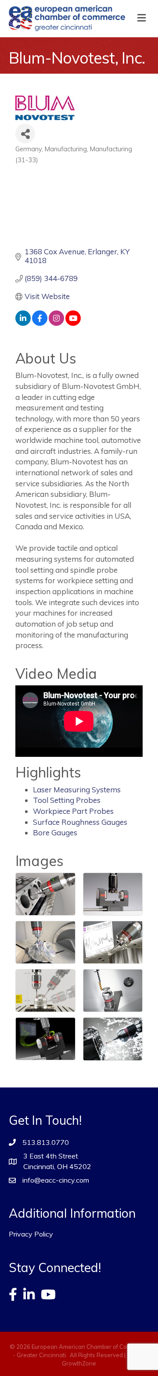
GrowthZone (79, 1363)
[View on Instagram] (56, 323)
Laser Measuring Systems (77, 789)
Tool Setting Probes (67, 800)
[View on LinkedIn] (23, 323)
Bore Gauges (55, 832)
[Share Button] (25, 133)
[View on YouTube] (73, 323)
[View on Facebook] (39, 323)
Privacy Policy (31, 1234)
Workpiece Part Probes (73, 811)
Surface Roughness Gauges (80, 822)
